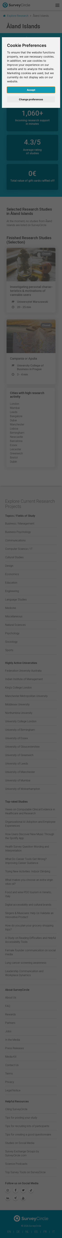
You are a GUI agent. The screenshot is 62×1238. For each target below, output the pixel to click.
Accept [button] (31, 89)
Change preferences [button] (31, 99)
